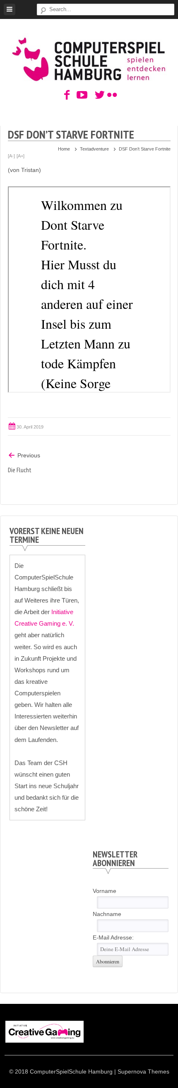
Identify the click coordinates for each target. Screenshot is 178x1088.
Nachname (107, 914)
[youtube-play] (79, 95)
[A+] (20, 155)
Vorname (104, 891)
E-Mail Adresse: (113, 937)
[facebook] (67, 95)
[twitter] (98, 95)
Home (64, 148)
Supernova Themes (143, 1071)
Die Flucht (19, 470)
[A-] (11, 155)
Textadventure (94, 148)
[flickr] (110, 95)
